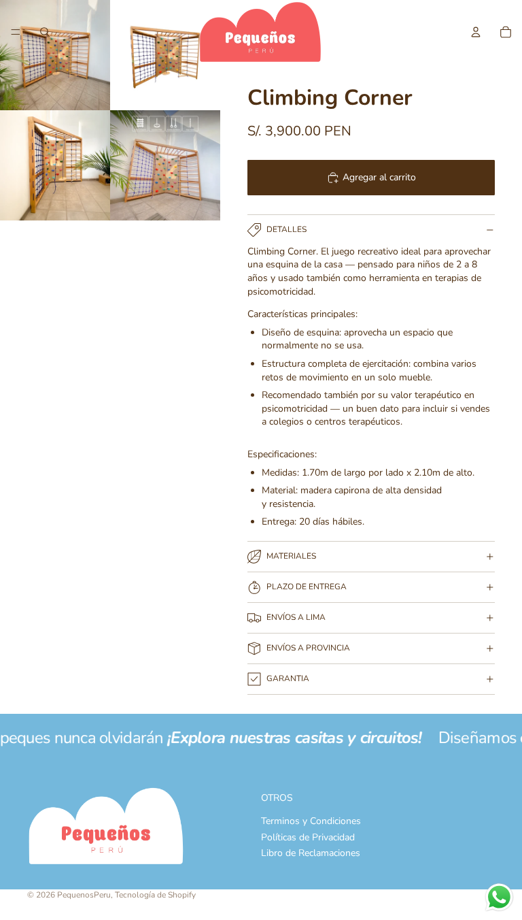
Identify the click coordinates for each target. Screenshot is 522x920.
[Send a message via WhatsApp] (499, 897)
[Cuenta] (476, 32)
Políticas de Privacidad (308, 837)
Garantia (287, 678)
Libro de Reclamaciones (310, 853)
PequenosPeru (84, 894)
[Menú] (15, 32)
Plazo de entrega (306, 586)
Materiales (291, 556)
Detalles (286, 229)
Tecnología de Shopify (155, 894)
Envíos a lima (296, 617)
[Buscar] (45, 32)
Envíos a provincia (308, 647)
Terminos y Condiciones (311, 821)
